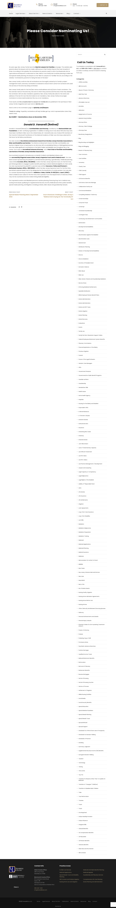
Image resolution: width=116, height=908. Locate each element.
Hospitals (81, 399)
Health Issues (82, 391)
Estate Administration (84, 299)
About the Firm (34, 13)
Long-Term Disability (84, 516)
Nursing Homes (83, 604)
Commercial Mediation (85, 190)
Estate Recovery (83, 319)
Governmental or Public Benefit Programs (90, 375)
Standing (81, 742)
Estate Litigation (83, 311)
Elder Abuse (82, 271)
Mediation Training (84, 536)
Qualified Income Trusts (85, 654)
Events (80, 327)
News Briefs (82, 580)
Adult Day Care (83, 94)
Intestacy (81, 435)
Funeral (81, 355)
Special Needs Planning (85, 714)
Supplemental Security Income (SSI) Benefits (91, 750)
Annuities (81, 106)
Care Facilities (82, 158)
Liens (80, 488)
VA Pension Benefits (84, 840)
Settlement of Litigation (85, 690)
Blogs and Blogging (84, 146)
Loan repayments (83, 508)
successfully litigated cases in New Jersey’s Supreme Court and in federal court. (38, 157)
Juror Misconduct (83, 444)
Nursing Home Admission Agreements (89, 596)
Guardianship (82, 383)
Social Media (82, 698)
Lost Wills (81, 520)
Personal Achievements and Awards (88, 616)
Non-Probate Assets (84, 588)
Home (11, 13)
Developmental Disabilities (86, 227)
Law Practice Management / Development (90, 464)
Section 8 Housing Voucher (86, 682)
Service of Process (84, 686)
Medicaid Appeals (88, 872)
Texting (81, 767)
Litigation (81, 504)
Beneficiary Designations (85, 134)
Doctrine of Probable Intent (86, 263)
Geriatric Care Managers (85, 363)
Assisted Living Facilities (85, 118)
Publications (65, 901)
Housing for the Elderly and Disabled (88, 403)
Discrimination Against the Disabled (88, 235)
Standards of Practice (85, 738)
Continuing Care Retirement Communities (90, 218)
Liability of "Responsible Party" (87, 484)
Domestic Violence (84, 267)
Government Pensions (85, 371)
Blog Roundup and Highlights (86, 142)
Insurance (81, 427)
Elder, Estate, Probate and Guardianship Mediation (92, 279)
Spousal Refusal (83, 722)
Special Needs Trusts (84, 718)
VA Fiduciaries (82, 836)
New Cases (82, 568)
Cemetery (81, 162)
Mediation (81, 524)
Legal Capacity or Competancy (87, 472)
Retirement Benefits (84, 670)
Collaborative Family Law (85, 186)
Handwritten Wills (83, 387)
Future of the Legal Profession (87, 359)
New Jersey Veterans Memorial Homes (89, 572)
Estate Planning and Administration (93, 882)
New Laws (81, 576)
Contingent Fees (83, 214)
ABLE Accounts (83, 86)
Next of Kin (81, 584)
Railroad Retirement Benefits (86, 658)
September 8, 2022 (58, 36)
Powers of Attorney (84, 630)
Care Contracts (83, 154)
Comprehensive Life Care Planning (92, 879)
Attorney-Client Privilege (85, 126)
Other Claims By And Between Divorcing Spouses (92, 608)
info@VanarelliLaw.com (60, 5)
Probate (81, 634)
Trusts (80, 804)
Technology (82, 763)
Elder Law (81, 275)
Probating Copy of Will (85, 638)
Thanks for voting (14, 111)
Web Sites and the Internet (86, 848)
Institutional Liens (83, 423)
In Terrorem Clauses (84, 415)
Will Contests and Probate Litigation (69, 879)
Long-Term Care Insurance (86, 512)
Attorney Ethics (83, 122)
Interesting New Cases (85, 431)
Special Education (83, 706)
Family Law (82, 331)
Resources (59, 13)
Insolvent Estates (83, 419)
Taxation (81, 758)
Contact (76, 13)
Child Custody (82, 170)
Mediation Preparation (85, 532)
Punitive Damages (84, 650)
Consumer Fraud (83, 202)
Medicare (81, 556)
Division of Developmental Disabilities (89, 251)
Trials (80, 792)
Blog (68, 13)
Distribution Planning (84, 247)
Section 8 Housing (83, 678)
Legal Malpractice (83, 476)
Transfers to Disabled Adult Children (88, 788)
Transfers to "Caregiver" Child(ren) (88, 784)
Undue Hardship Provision (85, 816)
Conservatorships (83, 198)
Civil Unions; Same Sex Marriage (87, 182)
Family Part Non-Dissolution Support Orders (90, 335)
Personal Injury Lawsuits (85, 620)
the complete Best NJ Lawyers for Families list (33, 102)
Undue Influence (83, 820)
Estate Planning (83, 315)
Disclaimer (58, 906)
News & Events (47, 13)
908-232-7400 (42, 5)
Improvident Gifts (83, 407)
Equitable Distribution (84, 291)
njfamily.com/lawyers (40, 108)
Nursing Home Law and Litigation (68, 882)
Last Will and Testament (85, 452)
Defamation (82, 223)
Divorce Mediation (84, 259)
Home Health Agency (84, 395)
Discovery (81, 231)
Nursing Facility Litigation (85, 592)
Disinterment (82, 243)
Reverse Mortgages (84, 674)
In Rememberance (84, 411)
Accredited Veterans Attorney (33, 149)
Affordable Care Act (84, 102)
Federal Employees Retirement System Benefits (92, 339)
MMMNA (81, 564)
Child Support (82, 174)
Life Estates (82, 492)
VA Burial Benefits (83, 828)
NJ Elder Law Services (65, 870)
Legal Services (20, 13)
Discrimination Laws (84, 239)
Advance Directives (84, 98)
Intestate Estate (83, 439)
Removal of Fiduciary (84, 666)
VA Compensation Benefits (86, 832)
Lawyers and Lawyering (85, 468)
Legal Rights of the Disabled (86, 480)
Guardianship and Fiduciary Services (93, 875)
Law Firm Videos (83, 460)
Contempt (81, 206)
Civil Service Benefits (84, 178)
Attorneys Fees (83, 130)
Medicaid (81, 540)
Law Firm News (82, 456)
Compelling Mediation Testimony (88, 194)
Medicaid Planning (84, 548)
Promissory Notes (83, 642)
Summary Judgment (84, 746)
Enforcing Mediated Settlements (88, 287)
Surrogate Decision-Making (86, 754)
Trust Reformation (84, 796)
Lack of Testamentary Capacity (87, 448)
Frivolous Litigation (84, 351)
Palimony (81, 612)
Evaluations (82, 323)
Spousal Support (83, 726)
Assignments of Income (85, 114)
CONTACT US (103, 5)
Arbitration (81, 110)
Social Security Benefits (85, 702)
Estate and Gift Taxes (84, 307)
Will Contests (82, 852)
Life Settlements (83, 500)
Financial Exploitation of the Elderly (88, 347)
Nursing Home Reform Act (86, 600)
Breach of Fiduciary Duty (85, 150)
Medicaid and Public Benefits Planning (93, 870)
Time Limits (82, 771)
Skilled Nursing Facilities (85, 694)
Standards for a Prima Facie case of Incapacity (91, 730)
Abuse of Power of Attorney (86, 90)
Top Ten (81, 775)
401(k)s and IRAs (83, 82)
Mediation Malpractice (85, 528)
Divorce (81, 255)
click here (97, 68)
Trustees (81, 800)
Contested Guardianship (85, 210)
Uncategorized (83, 812)
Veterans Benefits (83, 844)
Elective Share (82, 283)
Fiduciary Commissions (85, 343)
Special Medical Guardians (86, 710)
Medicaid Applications (85, 544)
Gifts (80, 367)
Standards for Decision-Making (87, 734)
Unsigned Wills (82, 824)
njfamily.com (39, 104)
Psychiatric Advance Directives (87, 646)
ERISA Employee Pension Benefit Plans (89, 295)
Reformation (82, 662)
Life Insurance (82, 496)
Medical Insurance (84, 552)
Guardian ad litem (84, 379)
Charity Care (82, 166)
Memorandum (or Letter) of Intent (88, 560)
